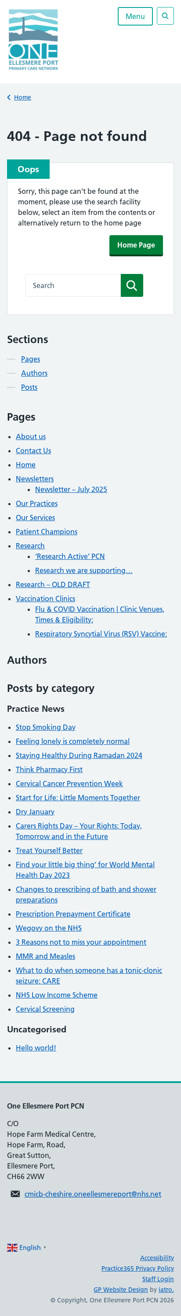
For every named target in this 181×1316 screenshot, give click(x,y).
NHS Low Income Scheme (57, 995)
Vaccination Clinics (45, 598)
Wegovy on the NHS (49, 928)
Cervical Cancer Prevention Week (69, 783)
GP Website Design (121, 1290)
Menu (135, 16)
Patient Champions (46, 531)
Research (30, 545)
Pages (30, 359)
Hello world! (36, 1047)
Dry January (35, 811)
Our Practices (37, 503)
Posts (29, 387)
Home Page (136, 244)
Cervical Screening (45, 1009)
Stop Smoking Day (46, 727)
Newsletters (35, 478)
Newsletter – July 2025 (71, 489)
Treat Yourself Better (49, 850)
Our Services (35, 517)
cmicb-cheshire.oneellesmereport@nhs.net (93, 1194)
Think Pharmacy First (49, 769)
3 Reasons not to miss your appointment (81, 942)
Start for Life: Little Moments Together (78, 797)
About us (31, 436)
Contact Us (33, 450)
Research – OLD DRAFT (53, 584)
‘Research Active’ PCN (70, 556)
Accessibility (157, 1258)
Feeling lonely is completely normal (73, 741)
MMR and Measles (45, 956)
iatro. (166, 1290)
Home (22, 97)
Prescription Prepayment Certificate (73, 913)
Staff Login (158, 1279)
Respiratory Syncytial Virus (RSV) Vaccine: (101, 633)
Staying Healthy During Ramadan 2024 (79, 755)
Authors (34, 373)
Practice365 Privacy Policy (137, 1268)
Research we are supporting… (84, 570)
